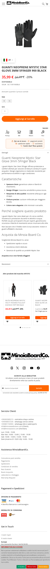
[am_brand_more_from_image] (17, 290)
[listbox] (25, 101)
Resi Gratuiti (6, 469)
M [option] (4, 101)
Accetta (22, 567)
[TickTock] (38, 369)
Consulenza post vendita (10, 458)
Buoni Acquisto (7, 472)
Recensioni (6, 264)
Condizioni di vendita (9, 466)
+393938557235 (7, 422)
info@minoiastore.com (10, 429)
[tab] (25, 152)
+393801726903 (7, 424)
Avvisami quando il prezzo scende (15, 91)
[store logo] (18, 3)
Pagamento (5, 461)
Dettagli (5, 152)
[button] (7, 321)
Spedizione (5, 464)
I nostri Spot (6, 535)
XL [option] (9, 101)
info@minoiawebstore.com (11, 426)
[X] (17, 369)
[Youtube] (32, 369)
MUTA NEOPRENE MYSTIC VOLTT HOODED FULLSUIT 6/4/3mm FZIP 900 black (15, 302)
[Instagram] (24, 369)
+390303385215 (7, 419)
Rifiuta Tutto (31, 567)
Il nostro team (6, 538)
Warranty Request (8, 478)
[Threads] (12, 369)
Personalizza (43, 567)
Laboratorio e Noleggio (10, 475)
